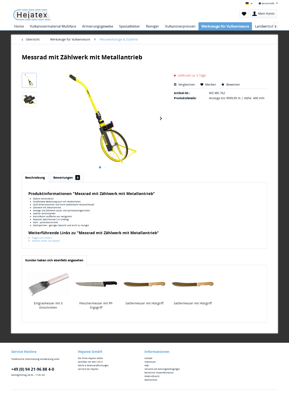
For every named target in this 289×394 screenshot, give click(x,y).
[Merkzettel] (244, 14)
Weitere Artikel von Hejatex (45, 240)
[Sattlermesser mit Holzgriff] (144, 284)
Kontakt (148, 358)
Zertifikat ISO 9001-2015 (90, 361)
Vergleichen (186, 84)
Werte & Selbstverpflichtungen (93, 365)
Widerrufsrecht (152, 376)
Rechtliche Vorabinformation (158, 372)
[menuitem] (244, 14)
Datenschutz (150, 379)
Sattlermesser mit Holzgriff (144, 303)
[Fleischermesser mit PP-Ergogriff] (96, 284)
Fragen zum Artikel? (41, 237)
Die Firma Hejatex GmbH (90, 358)
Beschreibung (35, 177)
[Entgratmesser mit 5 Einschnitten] (48, 284)
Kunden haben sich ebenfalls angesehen (54, 260)
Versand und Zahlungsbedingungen (162, 369)
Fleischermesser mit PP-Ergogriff (96, 305)
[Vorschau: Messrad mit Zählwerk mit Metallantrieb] (29, 80)
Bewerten (233, 84)
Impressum (150, 361)
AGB (146, 365)
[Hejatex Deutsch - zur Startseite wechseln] (31, 15)
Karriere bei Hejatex (88, 369)
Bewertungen (65, 177)
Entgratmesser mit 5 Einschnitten (48, 305)
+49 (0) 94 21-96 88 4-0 (32, 369)
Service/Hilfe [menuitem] (268, 3)
